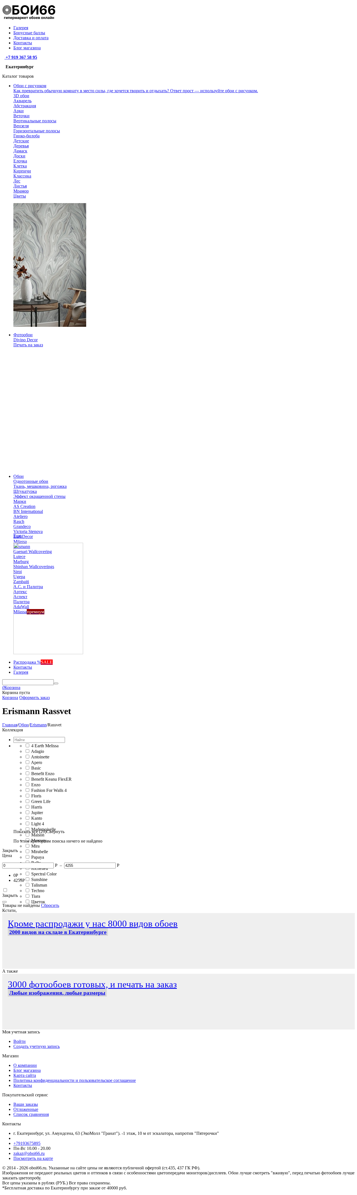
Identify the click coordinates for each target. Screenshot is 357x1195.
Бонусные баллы (29, 32)
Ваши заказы (25, 1104)
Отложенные (25, 1109)
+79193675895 (26, 1143)
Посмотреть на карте (33, 1158)
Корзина (10, 697)
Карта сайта (24, 1075)
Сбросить (50, 905)
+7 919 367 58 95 (20, 57)
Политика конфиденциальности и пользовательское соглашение (74, 1080)
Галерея (20, 27)
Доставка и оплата (31, 37)
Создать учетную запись (36, 1046)
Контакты (22, 42)
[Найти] (56, 683)
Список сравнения (31, 1114)
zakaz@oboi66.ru (29, 1153)
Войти (19, 1041)
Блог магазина (27, 47)
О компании (25, 1065)
